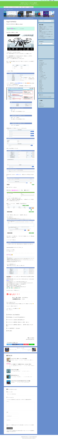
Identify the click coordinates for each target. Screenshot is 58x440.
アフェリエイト (42, 72)
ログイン (40, 102)
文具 (40, 82)
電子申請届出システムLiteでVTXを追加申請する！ (16, 317)
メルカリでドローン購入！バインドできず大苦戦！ (19, 358)
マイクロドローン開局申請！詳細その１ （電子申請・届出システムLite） (20, 325)
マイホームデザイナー (43, 77)
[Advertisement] (46, 52)
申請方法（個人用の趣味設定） (13, 314)
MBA (40, 67)
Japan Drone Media (10, 247)
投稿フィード (41, 103)
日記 (40, 86)
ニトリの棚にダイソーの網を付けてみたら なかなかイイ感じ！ (21, 364)
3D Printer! (41, 62)
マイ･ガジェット (42, 78)
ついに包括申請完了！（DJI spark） (13, 328)
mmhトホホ (32, 339)
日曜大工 (41, 85)
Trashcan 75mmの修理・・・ (16, 369)
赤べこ (40, 91)
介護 (40, 80)
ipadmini (41, 65)
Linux (40, 66)
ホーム (6, 9)
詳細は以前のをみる (14, 190)
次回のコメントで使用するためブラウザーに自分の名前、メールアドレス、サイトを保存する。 (20, 425)
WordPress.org (41, 106)
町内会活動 (41, 88)
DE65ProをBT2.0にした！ (15, 375)
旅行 (40, 83)
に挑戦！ (9, 330)
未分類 (40, 87)
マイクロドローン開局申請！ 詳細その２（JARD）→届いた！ (18, 322)
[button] (4, 14)
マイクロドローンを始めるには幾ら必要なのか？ (16, 319)
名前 (7, 412)
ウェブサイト (9, 420)
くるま (41, 71)
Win (40, 70)
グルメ (40, 73)
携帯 (40, 81)
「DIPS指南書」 (21, 85)
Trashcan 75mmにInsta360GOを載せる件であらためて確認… (21, 380)
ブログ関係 (41, 76)
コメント (8, 401)
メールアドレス (9, 416)
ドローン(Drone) (10, 9)
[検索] (53, 0)
